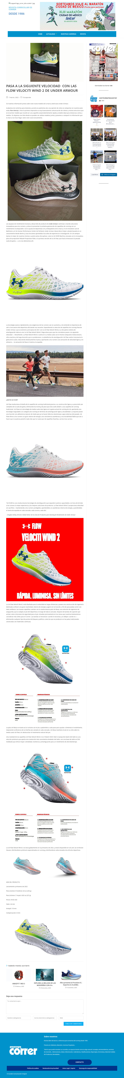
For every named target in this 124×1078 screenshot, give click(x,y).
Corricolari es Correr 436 (103, 85)
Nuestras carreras (68, 34)
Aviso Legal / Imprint (68, 1068)
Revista (83, 34)
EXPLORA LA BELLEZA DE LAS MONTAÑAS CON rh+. (45, 984)
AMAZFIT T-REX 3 (18, 984)
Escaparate (27, 97)
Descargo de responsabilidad (88, 1068)
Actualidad (50, 34)
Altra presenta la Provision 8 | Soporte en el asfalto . (71, 984)
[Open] (97, 111)
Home (40, 34)
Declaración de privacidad (51, 1068)
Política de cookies (33, 1068)
